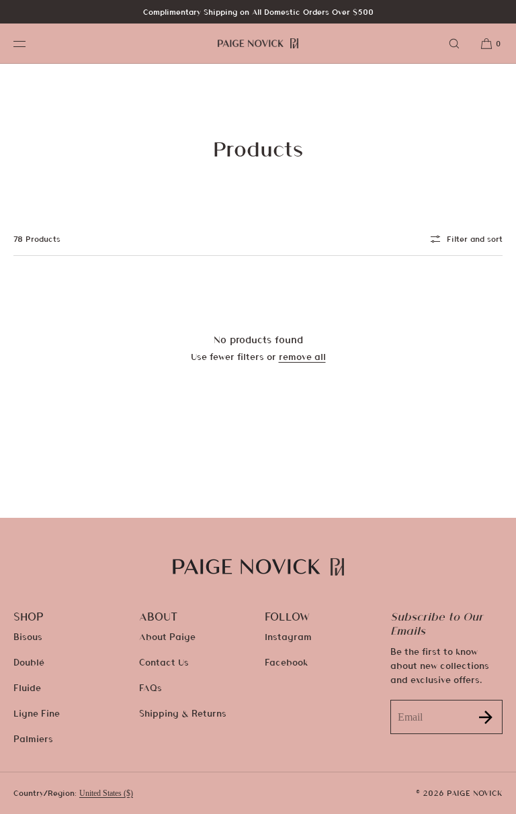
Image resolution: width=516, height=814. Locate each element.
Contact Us (164, 662)
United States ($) (106, 793)
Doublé (28, 662)
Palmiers (33, 738)
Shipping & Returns (182, 713)
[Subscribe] (486, 717)
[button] (454, 43)
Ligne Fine (36, 713)
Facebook (286, 662)
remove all (302, 356)
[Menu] (29, 43)
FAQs (150, 687)
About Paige (167, 636)
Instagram (288, 636)
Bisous (27, 636)
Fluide (27, 687)
